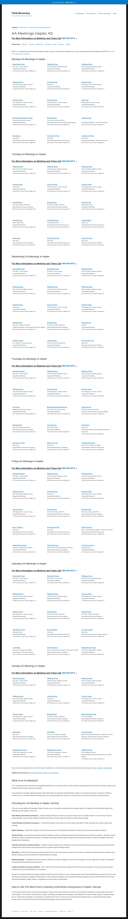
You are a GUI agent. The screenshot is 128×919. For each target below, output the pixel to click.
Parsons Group (87, 82)
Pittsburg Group (52, 64)
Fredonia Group (18, 340)
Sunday (68, 44)
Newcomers (16, 136)
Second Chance (87, 527)
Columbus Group (53, 220)
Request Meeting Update (51, 911)
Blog (114, 13)
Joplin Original (86, 220)
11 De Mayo (16, 647)
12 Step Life (62, 911)
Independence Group (20, 545)
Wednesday (39, 44)
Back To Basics (18, 527)
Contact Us (70, 911)
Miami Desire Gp (87, 750)
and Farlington (108, 768)
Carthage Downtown (88, 443)
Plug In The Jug (87, 238)
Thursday (48, 44)
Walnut (94, 768)
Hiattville (89, 768)
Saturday (61, 44)
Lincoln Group (52, 340)
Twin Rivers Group (19, 630)
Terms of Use (33, 911)
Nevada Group (52, 118)
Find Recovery (21, 13)
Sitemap (40, 911)
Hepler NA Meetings (36, 773)
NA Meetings (91, 13)
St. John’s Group (87, 630)
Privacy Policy (24, 911)
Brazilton (100, 768)
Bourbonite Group (19, 64)
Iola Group (85, 100)
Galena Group (86, 322)
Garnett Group (86, 202)
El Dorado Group (52, 545)
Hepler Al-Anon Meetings (51, 773)
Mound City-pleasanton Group (23, 118)
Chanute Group (52, 82)
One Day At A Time (53, 136)
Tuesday (31, 44)
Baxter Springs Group (89, 714)
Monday (24, 44)
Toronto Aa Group (87, 545)
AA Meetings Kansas (44, 27)
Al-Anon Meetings (104, 13)
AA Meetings (79, 13)
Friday (55, 44)
